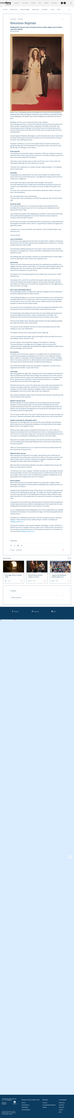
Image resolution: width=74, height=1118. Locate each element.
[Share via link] (21, 545)
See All (69, 558)
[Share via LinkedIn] (18, 545)
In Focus (52, 9)
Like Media (9, 1100)
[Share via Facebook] (11, 545)
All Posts (5, 9)
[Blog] (52, 611)
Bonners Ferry (13, 9)
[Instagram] (65, 3)
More (58, 9)
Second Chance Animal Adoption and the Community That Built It (35, 576)
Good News (44, 9)
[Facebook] (62, 3)
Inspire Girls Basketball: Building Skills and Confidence (59, 576)
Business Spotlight (24, 9)
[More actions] (63, 19)
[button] (17, 3)
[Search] (70, 2)
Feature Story (35, 9)
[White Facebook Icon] (12, 611)
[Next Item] (70, 857)
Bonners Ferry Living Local (10, 1098)
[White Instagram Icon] (32, 611)
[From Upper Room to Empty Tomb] (13, 566)
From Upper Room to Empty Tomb (13, 576)
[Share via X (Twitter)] (14, 545)
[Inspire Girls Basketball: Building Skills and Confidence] (60, 566)
